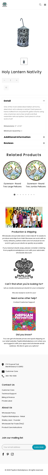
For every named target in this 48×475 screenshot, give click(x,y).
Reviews (8, 143)
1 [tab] (14, 194)
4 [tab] (23, 194)
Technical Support (9, 393)
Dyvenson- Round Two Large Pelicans (12, 185)
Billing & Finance (8, 397)
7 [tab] (31, 194)
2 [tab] (17, 194)
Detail (7, 100)
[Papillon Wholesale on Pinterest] (7, 454)
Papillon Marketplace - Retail (13, 416)
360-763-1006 (11, 376)
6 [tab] (28, 194)
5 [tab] (25, 194)
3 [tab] (20, 194)
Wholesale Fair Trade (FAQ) (13, 423)
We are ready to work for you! (24, 293)
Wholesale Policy (9, 413)
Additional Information (17, 137)
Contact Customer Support (24, 302)
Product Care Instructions (12, 427)
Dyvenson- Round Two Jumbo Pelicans (36, 185)
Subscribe (39, 447)
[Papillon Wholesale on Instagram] (12, 454)
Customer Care (12, 371)
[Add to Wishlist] (6, 87)
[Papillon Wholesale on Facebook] (3, 454)
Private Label (7, 401)
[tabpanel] (12, 174)
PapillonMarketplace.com (27, 341)
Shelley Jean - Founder (11, 420)
